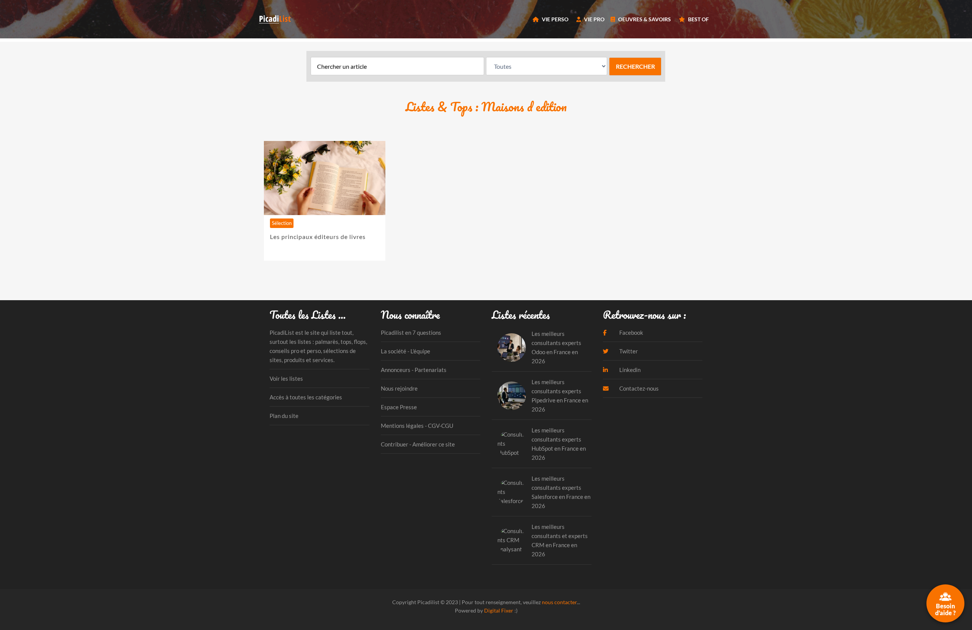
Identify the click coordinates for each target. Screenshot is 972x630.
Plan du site (284, 415)
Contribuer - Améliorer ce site (418, 444)
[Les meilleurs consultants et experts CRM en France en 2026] (511, 540)
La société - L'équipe (405, 351)
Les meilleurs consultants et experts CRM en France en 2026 (560, 540)
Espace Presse (399, 407)
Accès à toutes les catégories (306, 397)
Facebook (630, 332)
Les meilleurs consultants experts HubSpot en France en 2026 (559, 444)
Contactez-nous (638, 388)
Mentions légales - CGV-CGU (417, 425)
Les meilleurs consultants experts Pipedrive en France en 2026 (560, 395)
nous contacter (559, 602)
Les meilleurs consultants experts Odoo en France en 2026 (556, 347)
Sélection (282, 223)
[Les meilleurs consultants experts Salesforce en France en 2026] (511, 492)
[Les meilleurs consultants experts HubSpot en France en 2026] (511, 444)
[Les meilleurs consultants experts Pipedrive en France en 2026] (511, 395)
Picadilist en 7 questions (411, 332)
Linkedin (629, 369)
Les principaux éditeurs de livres (318, 236)
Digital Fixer (498, 610)
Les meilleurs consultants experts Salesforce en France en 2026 (561, 492)
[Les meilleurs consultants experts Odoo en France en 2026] (511, 347)
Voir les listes (286, 378)
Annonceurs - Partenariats (414, 369)
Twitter (628, 351)
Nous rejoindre (399, 388)
